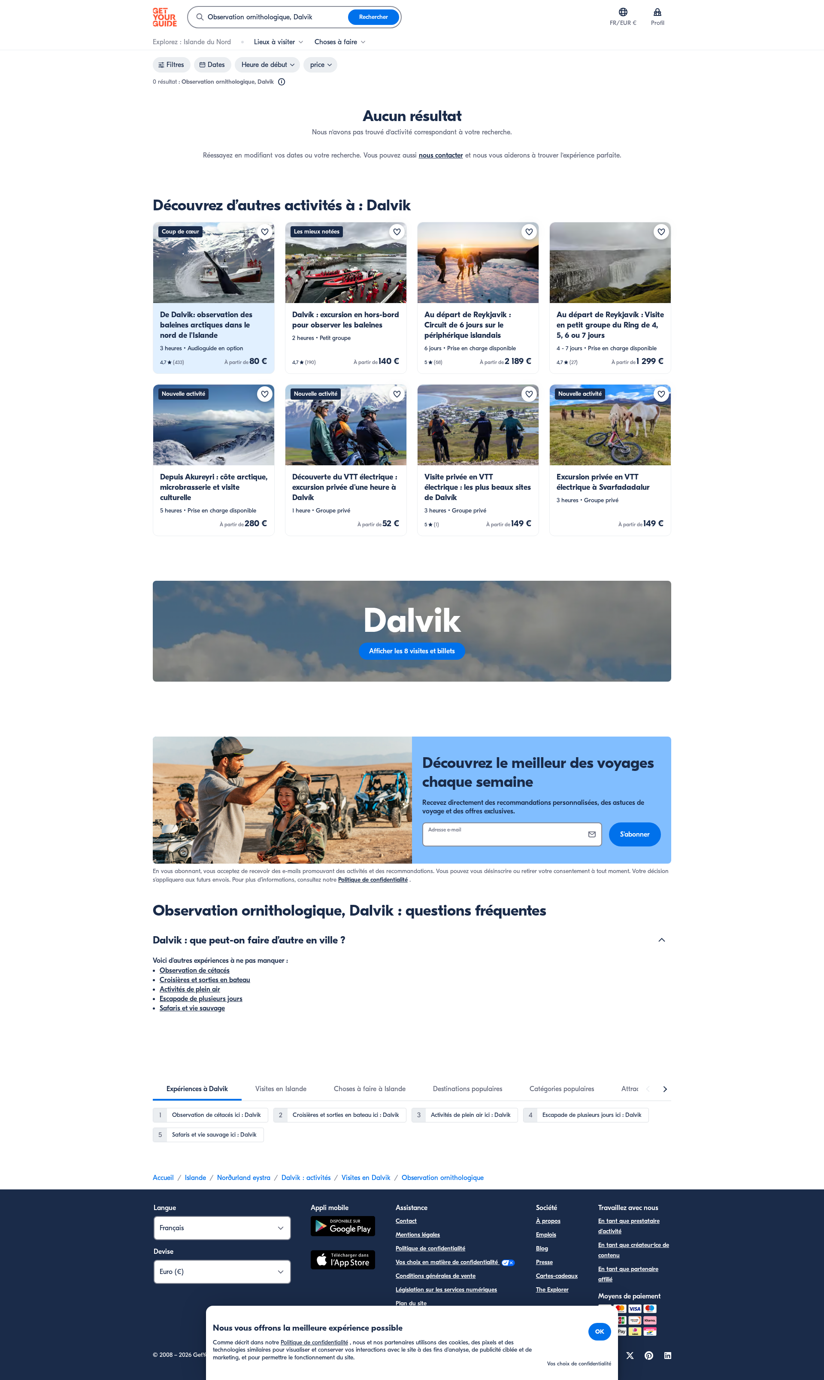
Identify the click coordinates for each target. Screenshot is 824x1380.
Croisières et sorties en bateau (205, 980)
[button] (214, 298)
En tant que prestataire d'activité (629, 1226)
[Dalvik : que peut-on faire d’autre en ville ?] (661, 940)
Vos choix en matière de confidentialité (448, 1262)
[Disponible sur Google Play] (343, 1227)
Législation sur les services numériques (446, 1289)
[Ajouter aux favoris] (265, 232)
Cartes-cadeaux (557, 1276)
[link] (214, 298)
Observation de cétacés (195, 970)
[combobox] (268, 17)
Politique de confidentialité (373, 879)
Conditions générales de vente (436, 1276)
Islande (195, 1178)
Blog (542, 1248)
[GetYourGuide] (165, 17)
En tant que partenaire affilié (628, 1274)
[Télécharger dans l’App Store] (343, 1261)
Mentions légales (418, 1234)
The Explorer (552, 1289)
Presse (544, 1262)
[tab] (197, 1089)
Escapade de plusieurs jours (201, 999)
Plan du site (411, 1303)
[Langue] (623, 12)
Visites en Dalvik (366, 1178)
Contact (406, 1221)
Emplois (546, 1234)
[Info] (281, 82)
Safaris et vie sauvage (192, 1008)
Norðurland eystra (243, 1178)
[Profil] (657, 12)
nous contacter (441, 155)
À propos (548, 1221)
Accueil (163, 1178)
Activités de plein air (190, 989)
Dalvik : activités (306, 1178)
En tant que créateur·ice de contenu (633, 1250)
